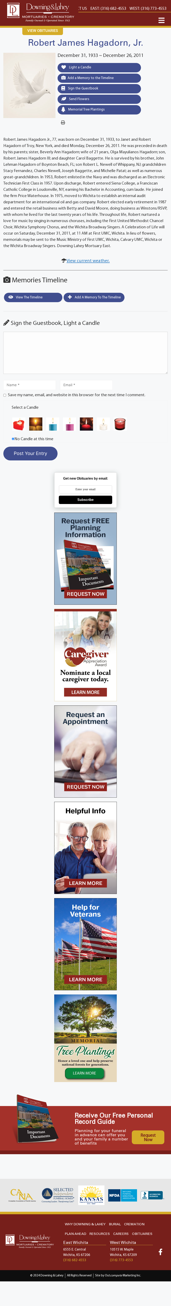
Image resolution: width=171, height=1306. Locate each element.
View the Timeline (29, 297)
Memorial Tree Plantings (86, 109)
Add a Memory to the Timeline (91, 78)
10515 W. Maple (121, 1249)
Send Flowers (78, 99)
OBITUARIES (142, 1234)
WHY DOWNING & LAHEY (85, 1224)
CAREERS (121, 1234)
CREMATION (134, 1224)
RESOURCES (99, 1234)
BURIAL (115, 1224)
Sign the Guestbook (82, 88)
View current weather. (88, 261)
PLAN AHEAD (75, 1234)
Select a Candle (25, 408)
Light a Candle (79, 67)
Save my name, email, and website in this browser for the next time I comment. (76, 395)
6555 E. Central (74, 1249)
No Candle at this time (33, 439)
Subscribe (85, 500)
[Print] (63, 122)
